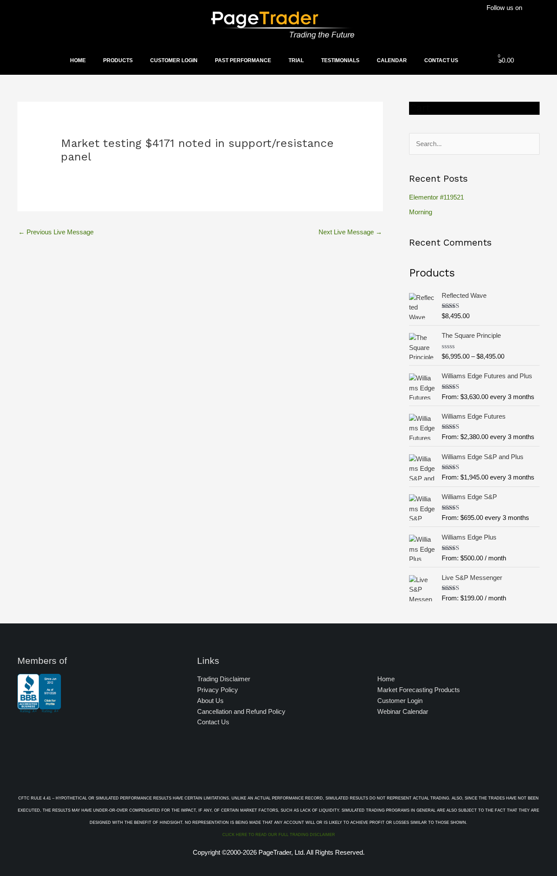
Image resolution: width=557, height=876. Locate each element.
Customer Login (174, 60)
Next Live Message (350, 232)
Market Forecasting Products (418, 689)
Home (78, 60)
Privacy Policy (217, 689)
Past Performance (243, 60)
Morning (420, 212)
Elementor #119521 (436, 197)
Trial (296, 60)
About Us (210, 700)
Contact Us (441, 60)
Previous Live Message (56, 232)
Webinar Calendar (402, 711)
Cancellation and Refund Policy (241, 711)
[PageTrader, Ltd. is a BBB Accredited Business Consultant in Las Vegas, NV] (39, 708)
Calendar (392, 60)
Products (118, 60)
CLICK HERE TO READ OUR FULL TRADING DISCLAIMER (278, 835)
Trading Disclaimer (223, 679)
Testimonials (340, 60)
